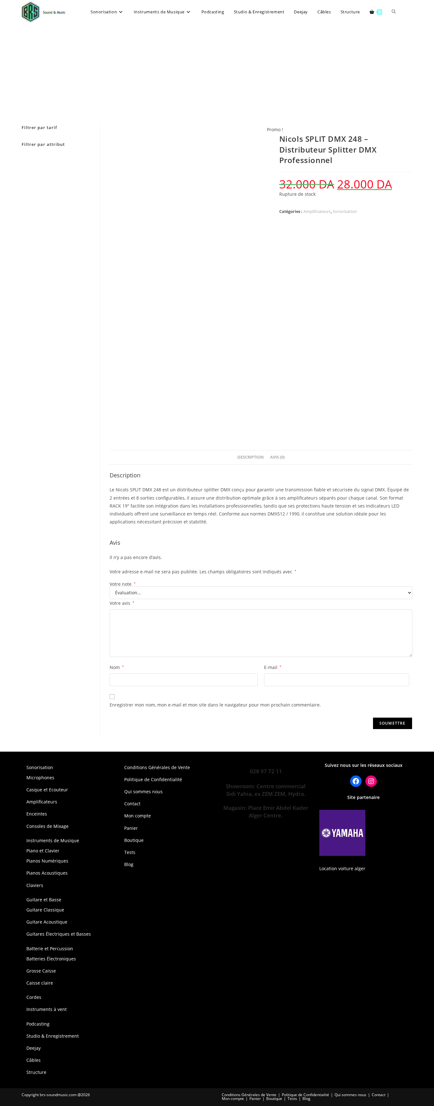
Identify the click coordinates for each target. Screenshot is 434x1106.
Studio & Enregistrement (52, 1036)
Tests (129, 852)
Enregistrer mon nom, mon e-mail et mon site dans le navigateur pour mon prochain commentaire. (215, 705)
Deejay (33, 1048)
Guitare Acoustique (46, 922)
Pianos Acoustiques (47, 873)
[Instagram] (371, 781)
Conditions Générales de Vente (157, 767)
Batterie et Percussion (49, 949)
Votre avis (122, 603)
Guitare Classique (45, 910)
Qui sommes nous (143, 792)
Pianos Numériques (47, 861)
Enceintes (36, 814)
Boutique (134, 840)
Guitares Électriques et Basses (58, 934)
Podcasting (38, 1024)
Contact (132, 804)
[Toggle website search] (394, 12)
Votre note (123, 584)
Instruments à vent (46, 1009)
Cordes (33, 997)
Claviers (34, 885)
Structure (36, 1072)
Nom (117, 667)
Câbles (33, 1060)
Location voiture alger (342, 868)
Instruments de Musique (52, 840)
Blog (128, 864)
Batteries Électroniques (51, 959)
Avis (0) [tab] (277, 457)
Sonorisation (345, 211)
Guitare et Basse (43, 900)
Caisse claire (39, 983)
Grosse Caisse (41, 971)
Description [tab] (250, 457)
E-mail (272, 667)
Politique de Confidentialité (153, 779)
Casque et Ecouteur (47, 790)
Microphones (40, 778)
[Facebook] (356, 781)
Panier (131, 828)
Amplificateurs (317, 211)
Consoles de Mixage (47, 826)
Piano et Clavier (42, 851)
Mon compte (137, 816)
